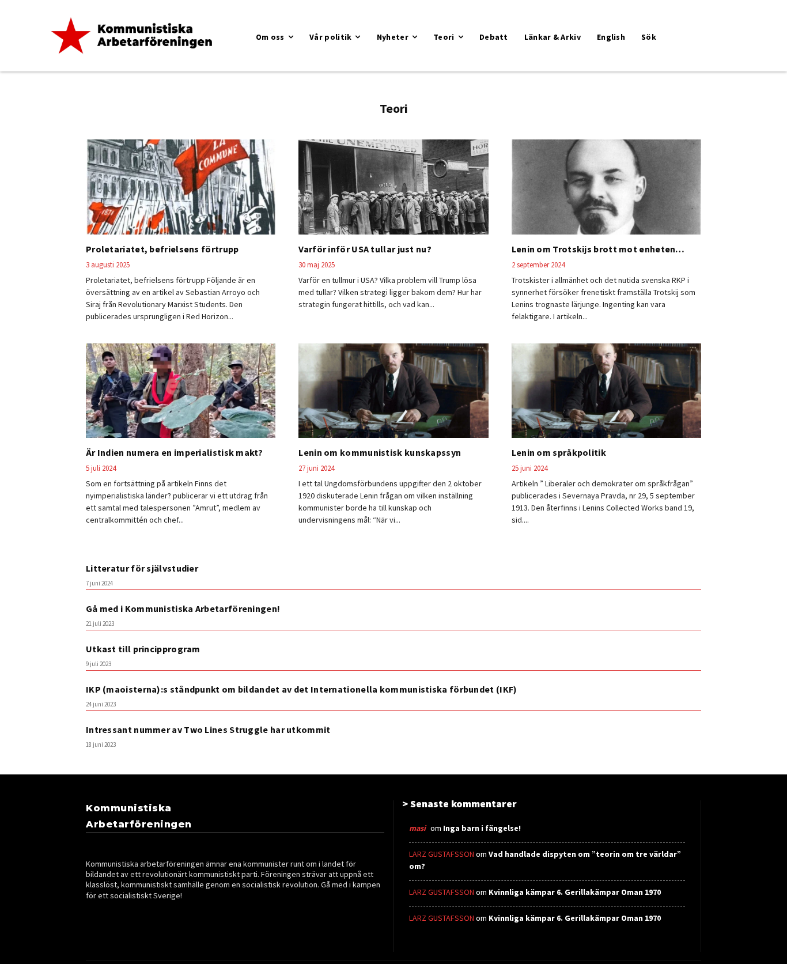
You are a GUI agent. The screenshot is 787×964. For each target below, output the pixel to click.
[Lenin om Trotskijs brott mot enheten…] (606, 187)
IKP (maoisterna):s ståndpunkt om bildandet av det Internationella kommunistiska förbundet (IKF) (301, 689)
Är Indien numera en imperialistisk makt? (174, 452)
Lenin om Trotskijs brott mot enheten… (598, 249)
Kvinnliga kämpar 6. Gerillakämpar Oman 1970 (575, 892)
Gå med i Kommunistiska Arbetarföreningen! (183, 608)
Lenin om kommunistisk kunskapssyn (379, 452)
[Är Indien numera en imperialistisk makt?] (180, 390)
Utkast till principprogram (143, 649)
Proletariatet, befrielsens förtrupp (162, 249)
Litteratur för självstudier (142, 568)
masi (417, 828)
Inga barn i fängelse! (482, 828)
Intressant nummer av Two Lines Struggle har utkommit (208, 729)
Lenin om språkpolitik (559, 452)
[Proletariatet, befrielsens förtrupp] (180, 187)
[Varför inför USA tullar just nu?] (393, 187)
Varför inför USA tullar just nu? (365, 249)
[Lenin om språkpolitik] (606, 390)
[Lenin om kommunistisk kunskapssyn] (393, 390)
